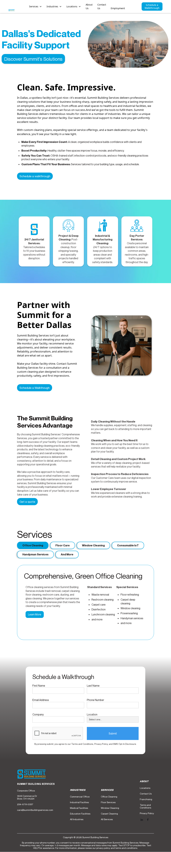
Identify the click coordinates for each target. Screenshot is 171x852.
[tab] (32, 545)
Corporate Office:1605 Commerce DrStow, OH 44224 (27, 794)
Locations (145, 788)
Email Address (40, 700)
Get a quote (27, 501)
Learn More (34, 614)
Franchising (146, 799)
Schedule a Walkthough (35, 387)
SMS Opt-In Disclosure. (125, 744)
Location (92, 714)
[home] (12, 10)
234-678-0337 (25, 804)
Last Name (93, 685)
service (21, 118)
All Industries (76, 819)
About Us (89, 6)
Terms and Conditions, (82, 744)
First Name (38, 685)
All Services (107, 819)
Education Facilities (80, 813)
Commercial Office (80, 796)
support (104, 118)
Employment (118, 8)
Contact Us (101, 6)
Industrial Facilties (79, 802)
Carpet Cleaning (109, 813)
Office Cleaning (109, 796)
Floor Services (108, 802)
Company (38, 714)
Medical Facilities (79, 808)
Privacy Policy (147, 813)
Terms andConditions (145, 806)
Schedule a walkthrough (35, 176)
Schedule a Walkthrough (152, 6)
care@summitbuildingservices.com (35, 810)
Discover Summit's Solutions (33, 59)
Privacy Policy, (101, 744)
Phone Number (95, 700)
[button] (35, 7)
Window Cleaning (110, 808)
